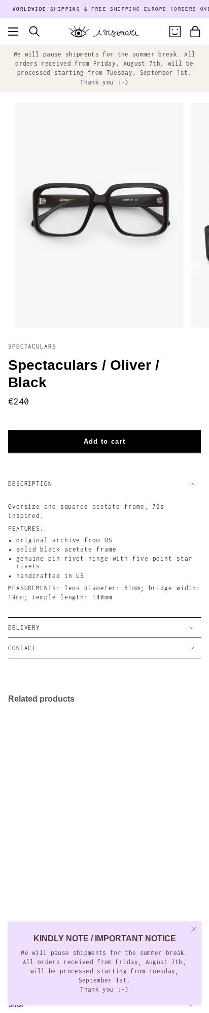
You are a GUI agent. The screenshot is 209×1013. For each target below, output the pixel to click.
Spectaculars (32, 346)
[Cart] (195, 31)
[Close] (193, 929)
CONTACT (22, 648)
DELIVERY (24, 627)
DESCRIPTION (30, 483)
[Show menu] (13, 31)
